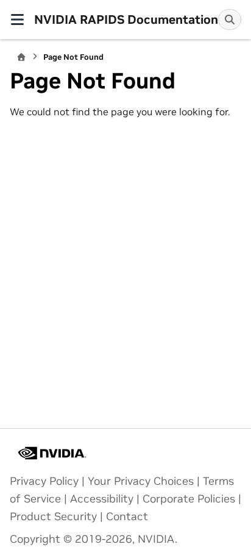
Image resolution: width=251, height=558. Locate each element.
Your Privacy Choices (141, 481)
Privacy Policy (44, 481)
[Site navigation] (17, 19)
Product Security (53, 516)
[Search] (229, 19)
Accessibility (101, 499)
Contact (127, 516)
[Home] (21, 57)
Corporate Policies (189, 499)
